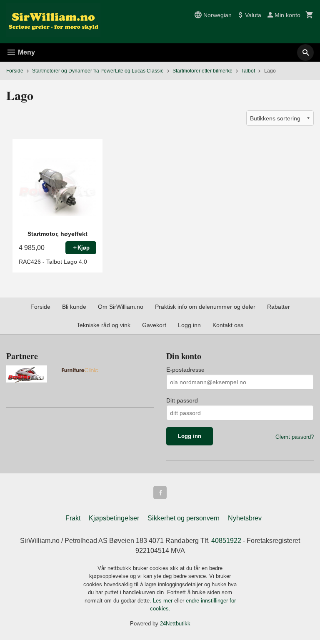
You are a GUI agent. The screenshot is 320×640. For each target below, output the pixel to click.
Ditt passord (182, 400)
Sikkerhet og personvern (184, 518)
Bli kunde (74, 306)
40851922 (226, 540)
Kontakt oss (227, 325)
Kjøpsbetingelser (114, 518)
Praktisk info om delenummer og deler (205, 306)
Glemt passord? (294, 437)
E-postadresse (185, 369)
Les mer (163, 601)
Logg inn (189, 325)
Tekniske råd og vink (103, 325)
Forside (14, 71)
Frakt (72, 518)
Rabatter (278, 306)
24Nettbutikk (175, 623)
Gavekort (154, 325)
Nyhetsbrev (245, 518)
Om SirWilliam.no (120, 306)
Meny (25, 52)
